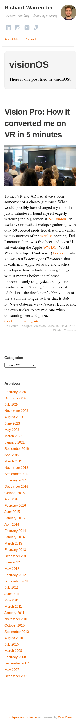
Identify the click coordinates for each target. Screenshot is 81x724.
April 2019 (11, 455)
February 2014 (15, 531)
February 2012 (15, 575)
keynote (59, 252)
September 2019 (16, 448)
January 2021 (14, 442)
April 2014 (11, 524)
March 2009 (13, 651)
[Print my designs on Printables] (36, 27)
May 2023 (11, 430)
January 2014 (14, 537)
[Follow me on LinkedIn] (8, 27)
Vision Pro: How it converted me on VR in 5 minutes (37, 123)
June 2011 (12, 594)
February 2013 (15, 550)
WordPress (65, 717)
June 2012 (12, 562)
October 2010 (14, 625)
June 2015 (12, 512)
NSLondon (57, 218)
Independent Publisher (23, 717)
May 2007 (11, 669)
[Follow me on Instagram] (18, 27)
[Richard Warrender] (68, 14)
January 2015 (14, 518)
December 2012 (16, 556)
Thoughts (26, 326)
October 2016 (14, 493)
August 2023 (13, 417)
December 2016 (16, 486)
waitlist (46, 235)
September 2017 (16, 474)
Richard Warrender (28, 8)
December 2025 (16, 398)
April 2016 (11, 499)
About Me (11, 39)
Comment (70, 330)
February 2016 (15, 505)
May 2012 (11, 568)
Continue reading (21, 321)
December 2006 (16, 676)
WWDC (49, 247)
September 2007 (16, 663)
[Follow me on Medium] (27, 27)
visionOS (40, 326)
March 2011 (13, 606)
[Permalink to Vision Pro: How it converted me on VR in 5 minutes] (40, 186)
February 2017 (15, 480)
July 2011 (11, 587)
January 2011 (14, 613)
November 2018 (16, 467)
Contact (30, 39)
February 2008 (15, 657)
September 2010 (16, 632)
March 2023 (13, 436)
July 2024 (11, 404)
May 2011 (11, 600)
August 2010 (13, 638)
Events (13, 326)
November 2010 (16, 619)
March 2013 (13, 543)
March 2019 (13, 461)
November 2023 (16, 411)
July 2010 (11, 644)
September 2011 (16, 581)
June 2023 (12, 423)
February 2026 (15, 392)
